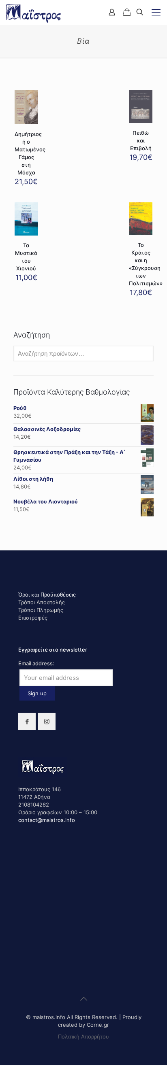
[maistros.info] (34, 12)
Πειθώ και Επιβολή (141, 140)
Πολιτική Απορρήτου (83, 1036)
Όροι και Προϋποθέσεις (47, 594)
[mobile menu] (156, 12)
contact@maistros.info (46, 820)
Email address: (36, 663)
